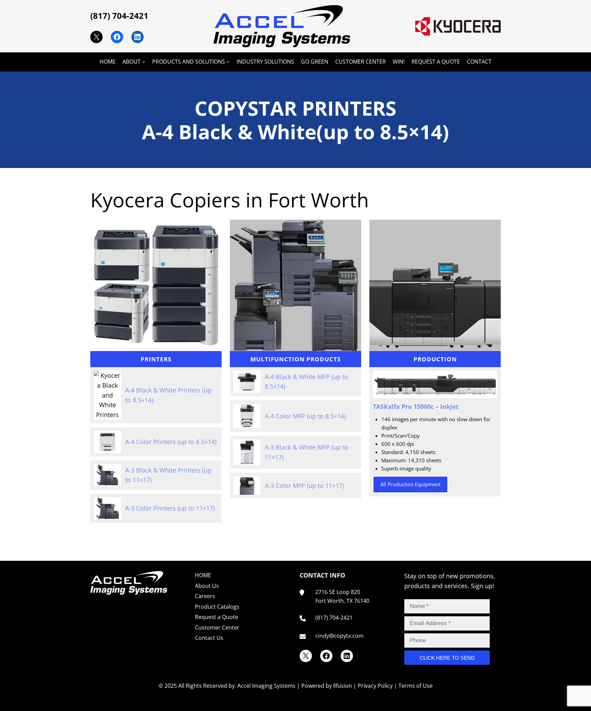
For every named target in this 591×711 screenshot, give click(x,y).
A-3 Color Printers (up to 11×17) (170, 508)
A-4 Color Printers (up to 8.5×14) (170, 442)
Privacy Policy (375, 685)
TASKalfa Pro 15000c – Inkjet (416, 406)
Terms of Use (415, 685)
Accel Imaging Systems (266, 685)
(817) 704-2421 (119, 15)
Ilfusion (342, 685)
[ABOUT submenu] (143, 61)
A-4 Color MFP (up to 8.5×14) (305, 416)
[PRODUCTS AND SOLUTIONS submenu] (228, 61)
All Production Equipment (410, 484)
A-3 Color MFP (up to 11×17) (304, 485)
